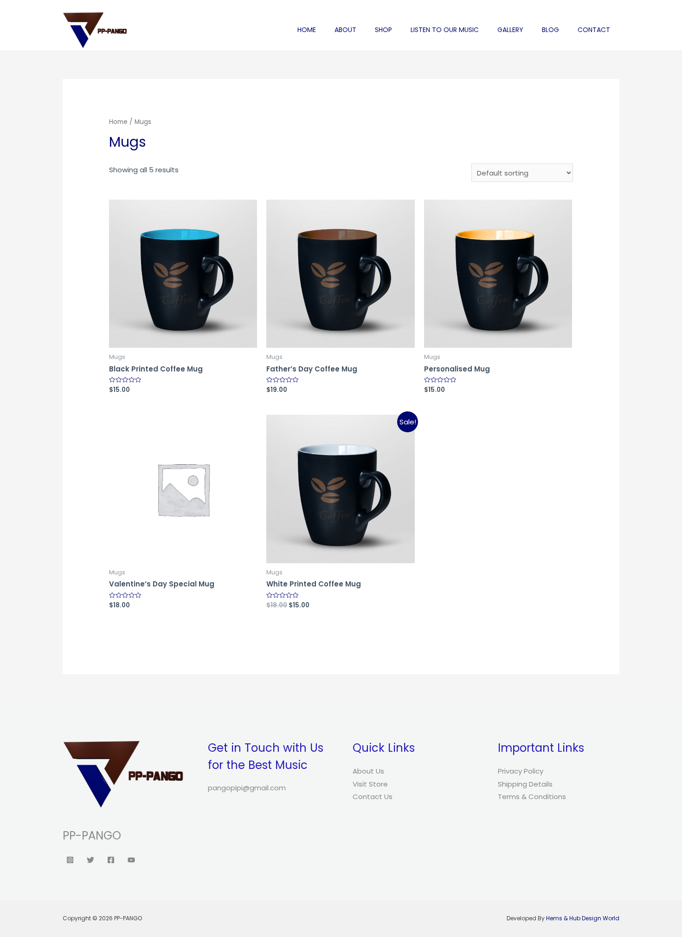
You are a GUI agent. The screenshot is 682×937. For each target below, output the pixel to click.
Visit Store (370, 784)
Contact (594, 29)
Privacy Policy (520, 771)
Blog (550, 29)
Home (306, 29)
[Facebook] (110, 859)
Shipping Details (525, 784)
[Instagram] (70, 859)
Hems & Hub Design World (582, 918)
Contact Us (372, 796)
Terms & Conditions (532, 796)
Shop (383, 29)
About (345, 29)
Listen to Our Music (445, 29)
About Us (368, 771)
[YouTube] (131, 859)
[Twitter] (90, 859)
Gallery (510, 29)
